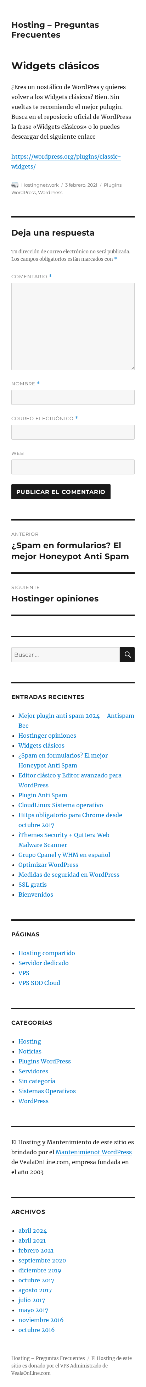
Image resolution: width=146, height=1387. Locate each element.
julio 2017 (31, 1300)
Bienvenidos (35, 894)
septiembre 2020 (42, 1260)
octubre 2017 (36, 1280)
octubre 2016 (36, 1329)
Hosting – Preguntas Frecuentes (55, 30)
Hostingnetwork (40, 185)
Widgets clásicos (41, 745)
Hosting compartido (46, 953)
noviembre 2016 (41, 1319)
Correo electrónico (44, 418)
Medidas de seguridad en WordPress (68, 874)
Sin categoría (36, 1081)
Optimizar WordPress (48, 864)
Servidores (33, 1071)
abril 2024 (32, 1230)
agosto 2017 (35, 1290)
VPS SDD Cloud (39, 982)
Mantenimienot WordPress (94, 1152)
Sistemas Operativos (47, 1091)
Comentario (31, 277)
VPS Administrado (80, 1366)
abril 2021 (32, 1240)
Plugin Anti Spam (42, 795)
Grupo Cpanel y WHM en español (64, 854)
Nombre (25, 384)
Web (17, 453)
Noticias (29, 1051)
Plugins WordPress (44, 1061)
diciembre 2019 (39, 1270)
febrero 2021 (36, 1250)
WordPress (50, 192)
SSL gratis (32, 884)
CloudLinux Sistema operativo (60, 805)
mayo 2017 (33, 1310)
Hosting (29, 1041)
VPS (23, 972)
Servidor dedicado (43, 963)
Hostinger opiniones (47, 735)
